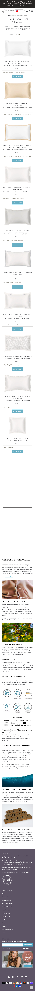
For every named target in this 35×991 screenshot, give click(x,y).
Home (9, 15)
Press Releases (6, 910)
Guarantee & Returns (7, 903)
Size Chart (4, 919)
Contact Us (5, 897)
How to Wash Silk (7, 906)
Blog (3, 893)
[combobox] (19, 10)
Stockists (4, 926)
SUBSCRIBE (28, 945)
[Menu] (32, 10)
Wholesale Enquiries (7, 929)
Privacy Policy (6, 913)
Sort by (11, 34)
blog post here (9, 577)
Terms (3, 923)
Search (4, 932)
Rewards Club (6, 916)
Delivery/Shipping (7, 900)
